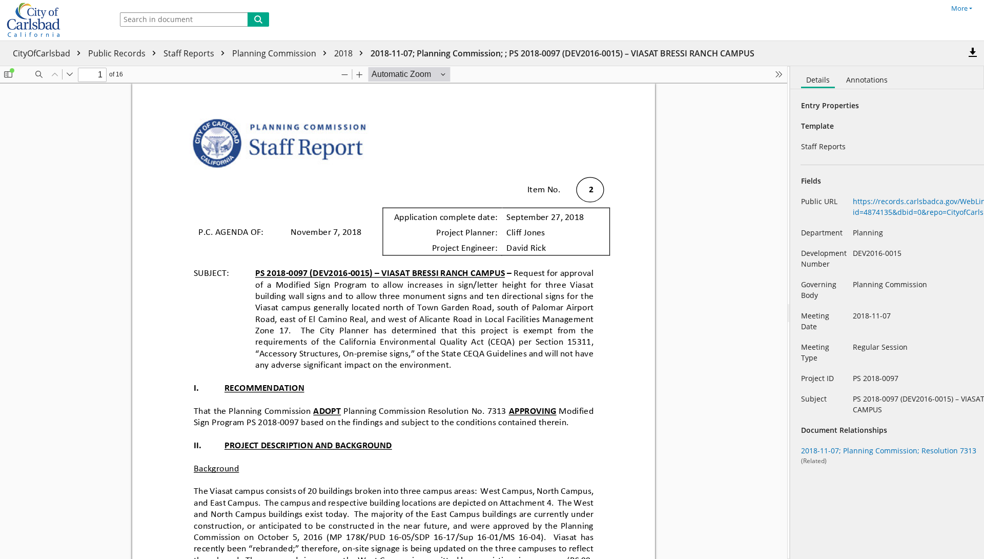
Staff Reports (189, 53)
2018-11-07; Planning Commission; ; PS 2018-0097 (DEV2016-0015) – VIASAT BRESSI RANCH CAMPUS (562, 53)
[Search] (258, 19)
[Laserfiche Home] (53, 20)
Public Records (118, 53)
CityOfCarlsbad (42, 53)
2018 (344, 53)
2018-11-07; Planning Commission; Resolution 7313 (888, 450)
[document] (887, 312)
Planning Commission (275, 53)
